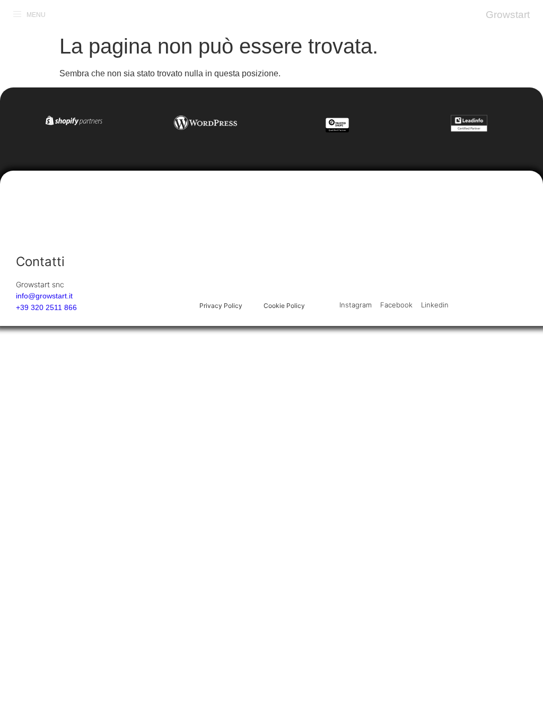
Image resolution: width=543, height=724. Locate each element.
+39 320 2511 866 (46, 307)
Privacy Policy (220, 306)
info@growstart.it (44, 296)
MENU (36, 15)
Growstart (508, 14)
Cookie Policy (284, 306)
